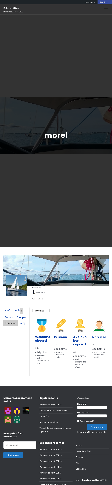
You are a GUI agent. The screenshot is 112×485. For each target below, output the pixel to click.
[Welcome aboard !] (42, 321)
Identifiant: (81, 404)
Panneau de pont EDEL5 (50, 404)
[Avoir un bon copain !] (80, 321)
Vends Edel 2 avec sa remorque (53, 410)
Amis (18, 310)
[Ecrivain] (61, 321)
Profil (8, 310)
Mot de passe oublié (97, 432)
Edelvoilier (11, 8)
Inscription (104, 2)
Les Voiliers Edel (83, 451)
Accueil (79, 445)
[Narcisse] (99, 321)
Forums (9, 317)
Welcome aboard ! (42, 339)
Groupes (21, 317)
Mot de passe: (83, 412)
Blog (78, 463)
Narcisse (99, 337)
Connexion (90, 2)
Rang (23, 323)
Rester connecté (87, 421)
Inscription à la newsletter (13, 435)
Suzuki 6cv (44, 416)
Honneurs (10, 323)
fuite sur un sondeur (48, 422)
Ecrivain (60, 337)
